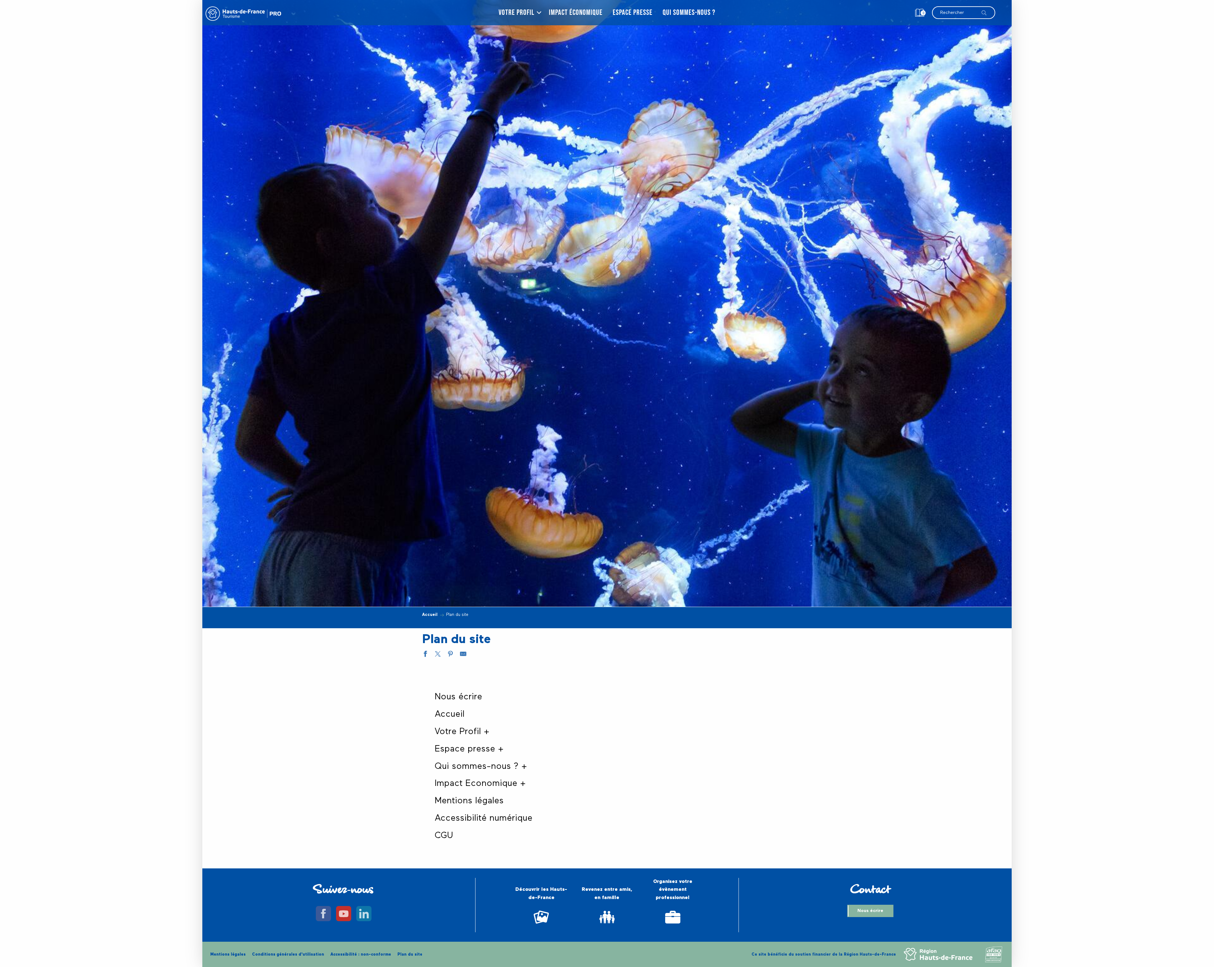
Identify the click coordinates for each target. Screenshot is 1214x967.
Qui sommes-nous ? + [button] (481, 766)
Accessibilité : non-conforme (360, 954)
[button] (964, 9)
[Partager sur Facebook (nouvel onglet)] (425, 655)
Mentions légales (469, 800)
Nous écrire (458, 696)
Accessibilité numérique (483, 818)
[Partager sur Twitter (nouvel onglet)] (438, 655)
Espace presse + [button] (469, 749)
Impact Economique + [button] (480, 783)
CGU (444, 835)
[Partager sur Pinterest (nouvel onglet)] (450, 655)
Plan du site (409, 954)
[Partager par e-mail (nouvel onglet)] (463, 655)
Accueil (449, 714)
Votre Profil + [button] (462, 731)
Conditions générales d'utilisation (288, 954)
